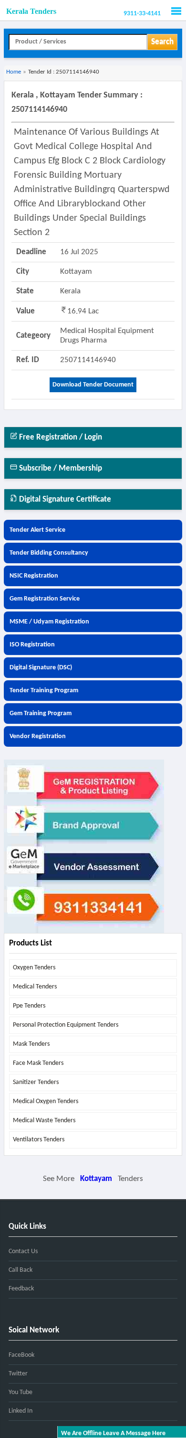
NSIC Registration (34, 575)
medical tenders (35, 986)
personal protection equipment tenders (65, 1025)
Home (13, 72)
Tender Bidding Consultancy (49, 553)
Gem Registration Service (45, 598)
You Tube (20, 1392)
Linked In (20, 1411)
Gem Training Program (41, 713)
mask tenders (31, 1044)
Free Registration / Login (59, 437)
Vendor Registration (38, 736)
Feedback (21, 1288)
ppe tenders (29, 1005)
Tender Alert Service (37, 530)
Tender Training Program (44, 690)
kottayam (96, 1179)
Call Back (20, 1270)
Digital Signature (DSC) (41, 667)
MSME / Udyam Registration (49, 621)
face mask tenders (38, 1063)
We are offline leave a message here (113, 1433)
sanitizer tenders (36, 1082)
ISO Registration (32, 644)
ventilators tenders (38, 1139)
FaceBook (21, 1355)
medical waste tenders (44, 1120)
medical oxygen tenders (45, 1101)
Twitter (18, 1373)
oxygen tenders (34, 967)
